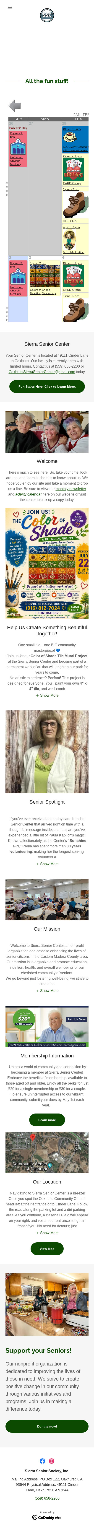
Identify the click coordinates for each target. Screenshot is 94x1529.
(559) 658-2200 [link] (47, 1498)
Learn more (47, 1120)
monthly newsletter (71, 489)
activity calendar (28, 494)
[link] (47, 7)
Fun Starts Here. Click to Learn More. (47, 386)
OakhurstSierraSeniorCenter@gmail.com (42, 372)
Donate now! (47, 1426)
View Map (47, 1249)
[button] (11, 7)
